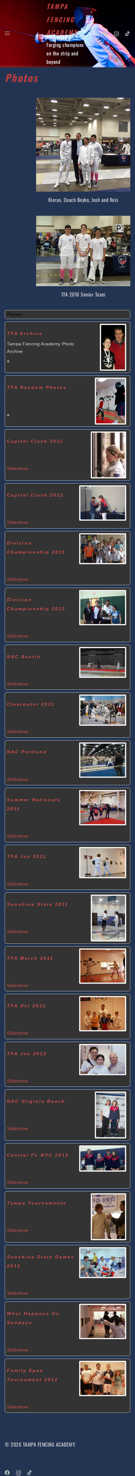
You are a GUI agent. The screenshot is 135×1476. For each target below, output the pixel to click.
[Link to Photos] (113, 346)
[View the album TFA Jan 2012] (102, 1059)
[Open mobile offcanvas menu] (7, 33)
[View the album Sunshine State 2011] (108, 917)
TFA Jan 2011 (26, 856)
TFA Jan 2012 (27, 1053)
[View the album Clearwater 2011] (102, 709)
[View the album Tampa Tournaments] (108, 1216)
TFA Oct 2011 (26, 1005)
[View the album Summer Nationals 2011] (102, 807)
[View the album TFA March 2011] (102, 965)
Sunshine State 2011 (37, 904)
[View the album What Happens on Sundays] (102, 1320)
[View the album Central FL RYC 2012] (102, 1158)
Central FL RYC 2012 (38, 1155)
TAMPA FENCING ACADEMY (62, 19)
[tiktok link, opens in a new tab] (127, 33)
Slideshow (18, 468)
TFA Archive (25, 333)
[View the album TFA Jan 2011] (102, 861)
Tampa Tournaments (37, 1202)
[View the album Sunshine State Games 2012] (102, 1262)
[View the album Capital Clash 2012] (102, 502)
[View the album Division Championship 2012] (102, 607)
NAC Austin (24, 656)
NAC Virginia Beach (36, 1101)
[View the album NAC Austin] (102, 661)
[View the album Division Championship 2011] (102, 548)
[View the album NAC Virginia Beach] (110, 1114)
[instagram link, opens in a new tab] (116, 33)
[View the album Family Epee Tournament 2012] (102, 1377)
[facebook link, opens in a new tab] (105, 33)
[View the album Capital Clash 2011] (108, 454)
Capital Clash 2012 (35, 495)
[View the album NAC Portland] (102, 759)
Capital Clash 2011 (35, 441)
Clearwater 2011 (31, 704)
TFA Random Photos (37, 387)
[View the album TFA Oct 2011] (102, 1013)
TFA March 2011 (30, 958)
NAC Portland (27, 751)
